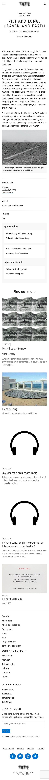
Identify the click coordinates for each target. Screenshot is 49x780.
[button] (45, 4)
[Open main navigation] (9, 3)
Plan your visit (7, 193)
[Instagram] (28, 756)
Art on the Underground (16, 269)
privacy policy (34, 736)
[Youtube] (20, 756)
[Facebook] (13, 756)
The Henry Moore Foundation (18, 248)
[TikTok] (35, 756)
